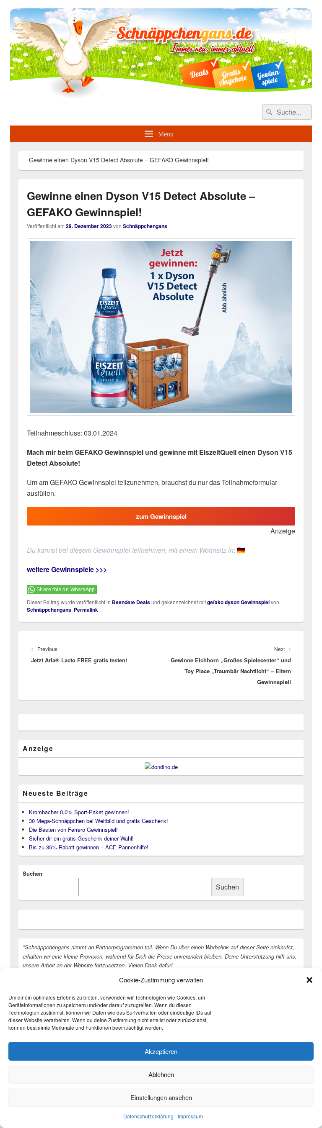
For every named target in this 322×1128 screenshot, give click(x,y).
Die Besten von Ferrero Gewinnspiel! (73, 829)
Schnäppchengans (145, 226)
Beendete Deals (131, 602)
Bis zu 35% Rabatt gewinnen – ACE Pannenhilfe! (88, 847)
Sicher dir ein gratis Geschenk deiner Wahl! (81, 838)
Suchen (32, 873)
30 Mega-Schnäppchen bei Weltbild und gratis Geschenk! (98, 821)
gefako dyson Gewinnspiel (238, 602)
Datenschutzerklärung (148, 1116)
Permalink (86, 609)
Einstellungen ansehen (161, 1097)
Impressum (190, 1116)
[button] (309, 980)
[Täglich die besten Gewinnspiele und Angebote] (161, 96)
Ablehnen (161, 1074)
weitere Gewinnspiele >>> (67, 569)
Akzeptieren (161, 1051)
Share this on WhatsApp (65, 589)
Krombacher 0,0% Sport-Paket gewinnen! (79, 812)
